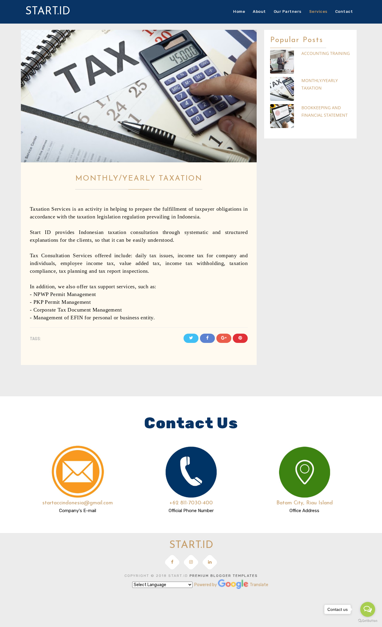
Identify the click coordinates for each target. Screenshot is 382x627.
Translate (234, 585)
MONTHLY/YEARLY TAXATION (319, 84)
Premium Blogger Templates (224, 576)
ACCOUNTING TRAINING (325, 53)
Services (318, 11)
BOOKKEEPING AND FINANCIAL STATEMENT (324, 111)
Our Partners (287, 11)
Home (239, 11)
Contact (344, 11)
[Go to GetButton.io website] (367, 621)
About (259, 11)
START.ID (47, 11)
